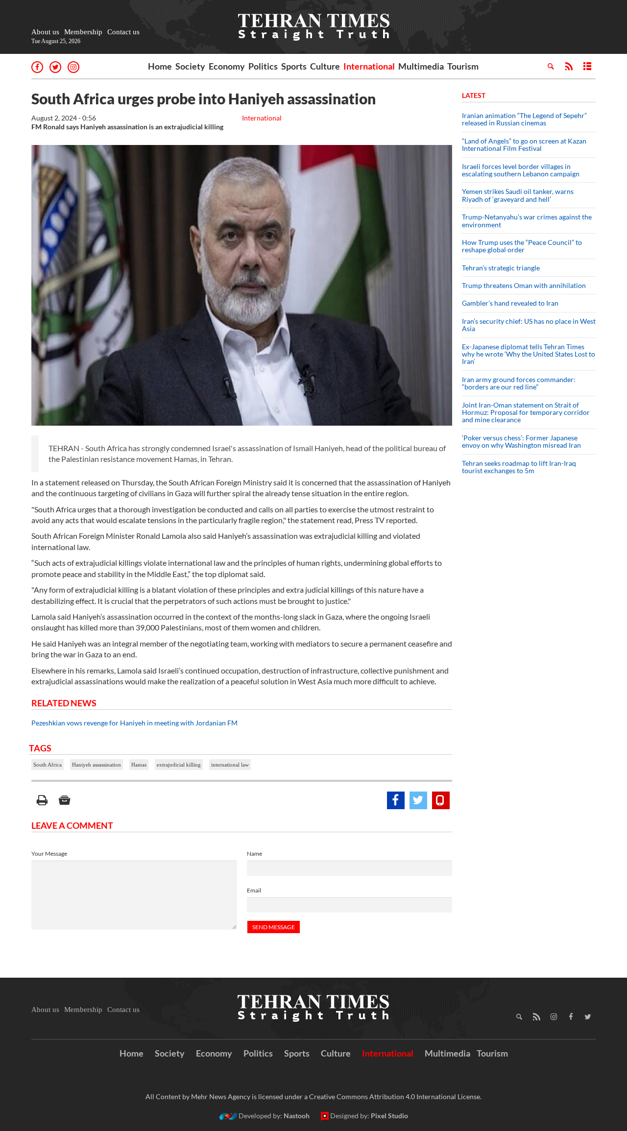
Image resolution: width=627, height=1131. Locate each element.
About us (45, 32)
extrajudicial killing (179, 765)
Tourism (463, 66)
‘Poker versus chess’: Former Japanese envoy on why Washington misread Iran (521, 441)
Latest (473, 95)
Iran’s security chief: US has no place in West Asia (529, 325)
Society (190, 66)
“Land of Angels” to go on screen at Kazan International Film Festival (524, 144)
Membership (83, 32)
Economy (227, 66)
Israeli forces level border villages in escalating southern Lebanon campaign (520, 170)
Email (254, 890)
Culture (325, 66)
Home (160, 66)
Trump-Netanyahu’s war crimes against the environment (527, 220)
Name (254, 853)
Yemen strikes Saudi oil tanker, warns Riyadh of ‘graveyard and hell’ (518, 195)
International (369, 66)
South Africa (47, 765)
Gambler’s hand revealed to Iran (510, 303)
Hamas (138, 765)
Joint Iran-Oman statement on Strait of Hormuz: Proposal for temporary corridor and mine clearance (526, 412)
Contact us (123, 32)
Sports (294, 66)
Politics (263, 66)
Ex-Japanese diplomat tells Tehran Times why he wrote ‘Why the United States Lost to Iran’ (528, 354)
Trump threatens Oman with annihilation (524, 285)
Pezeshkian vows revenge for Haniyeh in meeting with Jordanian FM (134, 723)
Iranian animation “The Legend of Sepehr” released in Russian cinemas (524, 119)
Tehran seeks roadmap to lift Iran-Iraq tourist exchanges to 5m (519, 467)
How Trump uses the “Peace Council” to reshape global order (522, 246)
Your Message (49, 853)
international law (230, 765)
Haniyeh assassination (96, 765)
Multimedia (421, 66)
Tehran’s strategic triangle (501, 268)
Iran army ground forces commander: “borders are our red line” (519, 383)
